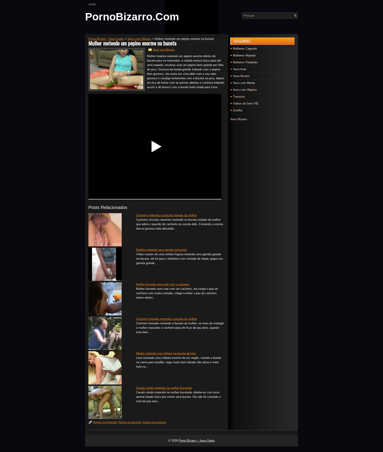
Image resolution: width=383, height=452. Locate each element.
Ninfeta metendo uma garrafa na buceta (161, 249)
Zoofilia (237, 110)
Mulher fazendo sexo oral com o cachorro (162, 284)
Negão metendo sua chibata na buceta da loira (166, 353)
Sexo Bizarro (241, 76)
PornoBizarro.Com (132, 17)
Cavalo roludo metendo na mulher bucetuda (164, 388)
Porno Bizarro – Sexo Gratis (197, 440)
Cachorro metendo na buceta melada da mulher (166, 215)
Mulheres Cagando (245, 48)
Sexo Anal (239, 69)
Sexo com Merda (244, 83)
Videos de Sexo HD (245, 103)
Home (92, 4)
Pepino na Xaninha (129, 422)
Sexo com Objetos (164, 49)
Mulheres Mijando (244, 55)
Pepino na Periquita (105, 422)
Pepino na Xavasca (154, 422)
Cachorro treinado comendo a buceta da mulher (166, 319)
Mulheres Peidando (245, 62)
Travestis (239, 96)
